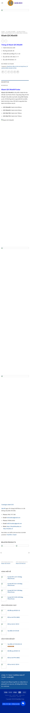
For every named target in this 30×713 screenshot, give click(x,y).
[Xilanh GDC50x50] (7, 553)
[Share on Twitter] (8, 72)
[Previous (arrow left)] (1, 710)
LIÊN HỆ (19, 696)
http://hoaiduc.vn (8, 528)
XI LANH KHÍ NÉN (10, 31)
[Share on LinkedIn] (17, 72)
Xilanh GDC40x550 (20, 563)
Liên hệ (3, 508)
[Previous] (1, 556)
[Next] (29, 556)
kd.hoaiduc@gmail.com (13, 517)
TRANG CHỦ (8, 695)
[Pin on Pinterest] (14, 72)
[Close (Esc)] (1, 703)
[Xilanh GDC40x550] (22, 553)
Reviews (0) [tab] (4, 85)
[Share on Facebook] (5, 72)
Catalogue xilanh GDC (7, 504)
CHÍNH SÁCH (12, 696)
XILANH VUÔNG (21, 31)
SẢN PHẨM (22, 695)
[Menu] (2, 3)
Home (3, 31)
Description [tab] (5, 82)
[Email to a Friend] (11, 72)
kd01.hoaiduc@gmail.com (14, 523)
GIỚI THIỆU (15, 695)
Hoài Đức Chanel (11, 534)
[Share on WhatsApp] (2, 72)
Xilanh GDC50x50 (5, 563)
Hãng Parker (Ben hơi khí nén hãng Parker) (14, 33)
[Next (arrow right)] (6, 710)
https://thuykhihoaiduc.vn (14, 526)
